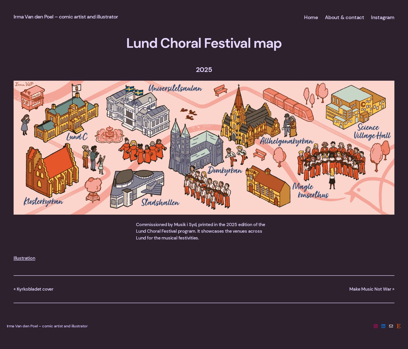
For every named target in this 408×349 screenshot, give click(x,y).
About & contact (344, 17)
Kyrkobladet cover (35, 289)
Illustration (24, 258)
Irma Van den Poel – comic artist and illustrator (66, 16)
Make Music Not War (370, 289)
